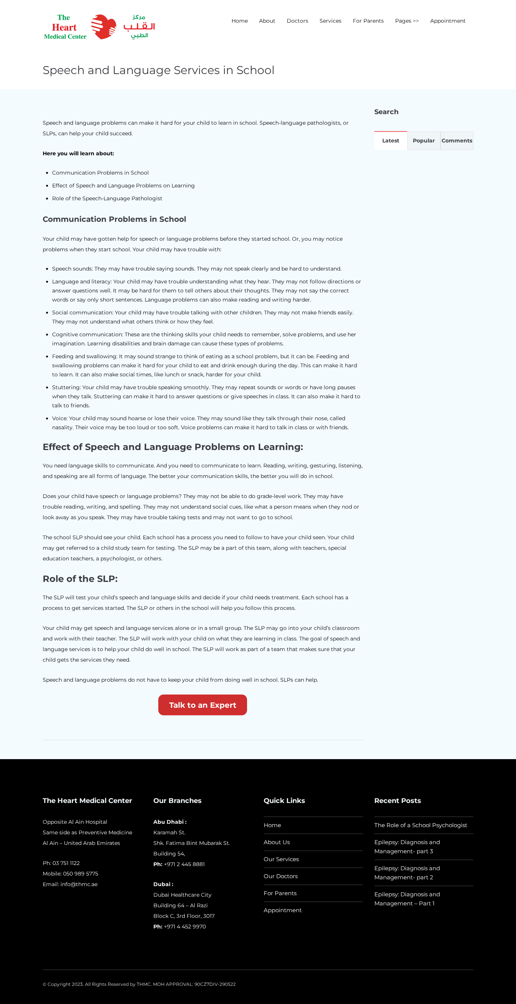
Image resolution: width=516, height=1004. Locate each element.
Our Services (281, 859)
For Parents (368, 20)
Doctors (297, 20)
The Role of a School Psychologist (420, 825)
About (267, 20)
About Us (277, 842)
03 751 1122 (66, 863)
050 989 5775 (80, 873)
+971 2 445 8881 (184, 864)
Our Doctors (281, 876)
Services (330, 20)
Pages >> (407, 20)
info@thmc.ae (78, 884)
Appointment (448, 20)
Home (240, 20)
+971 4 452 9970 (184, 926)
